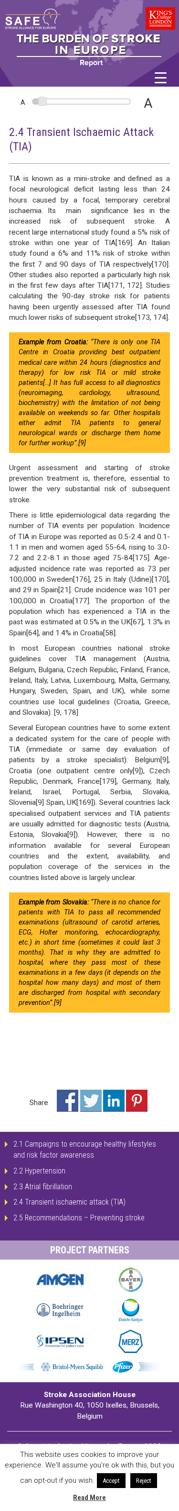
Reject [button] (143, 1480)
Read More (89, 1497)
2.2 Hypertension (39, 1170)
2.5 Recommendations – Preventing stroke (79, 1217)
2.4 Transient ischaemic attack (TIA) (69, 1202)
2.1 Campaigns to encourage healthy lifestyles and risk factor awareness (84, 1149)
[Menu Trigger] (160, 78)
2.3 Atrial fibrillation (42, 1186)
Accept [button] (111, 1480)
